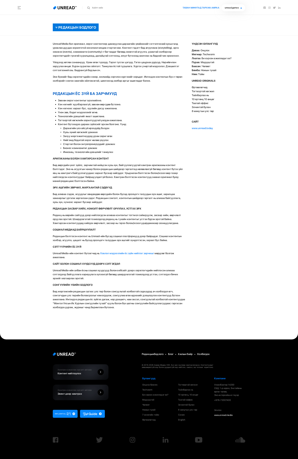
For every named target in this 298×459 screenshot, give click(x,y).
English (181, 419)
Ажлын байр (185, 354)
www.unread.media (223, 415)
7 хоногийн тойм (150, 414)
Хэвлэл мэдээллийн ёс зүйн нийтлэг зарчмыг (127, 253)
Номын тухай (149, 409)
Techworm (147, 389)
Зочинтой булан (186, 404)
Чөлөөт (146, 404)
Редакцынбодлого (152, 354)
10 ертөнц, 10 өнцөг (188, 394)
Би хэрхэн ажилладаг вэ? (155, 394)
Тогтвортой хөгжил (188, 384)
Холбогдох (203, 354)
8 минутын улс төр (187, 409)
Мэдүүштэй (148, 399)
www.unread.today (202, 128)
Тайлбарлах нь (185, 389)
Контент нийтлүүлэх (75, 371)
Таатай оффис (185, 399)
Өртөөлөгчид (149, 419)
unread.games (232, 7)
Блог (170, 354)
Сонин (181, 414)
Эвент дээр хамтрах (75, 392)
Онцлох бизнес (150, 384)
